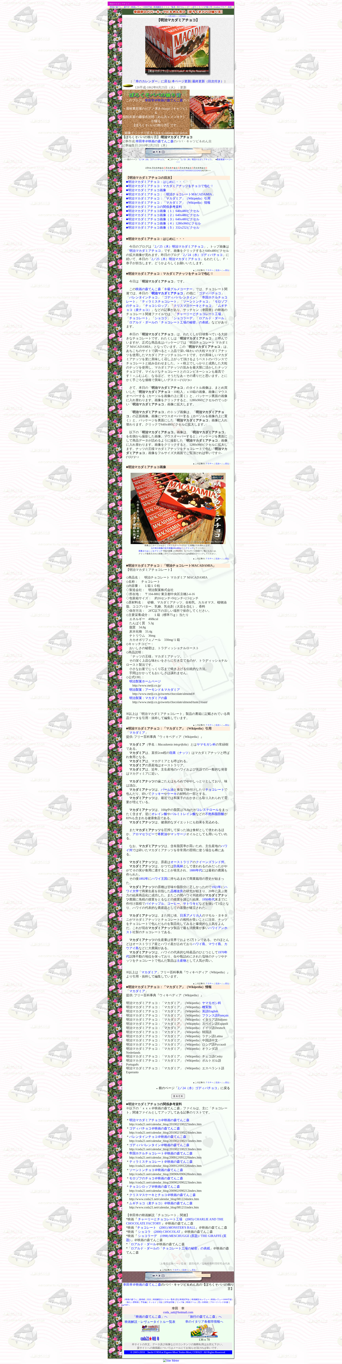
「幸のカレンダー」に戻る (151, 81)
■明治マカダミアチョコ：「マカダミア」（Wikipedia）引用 (168, 198)
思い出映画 (203, 1302)
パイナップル (154, 903)
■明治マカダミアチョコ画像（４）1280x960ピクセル (163, 223)
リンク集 (180, 1302)
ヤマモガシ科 (206, 744)
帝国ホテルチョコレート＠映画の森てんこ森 (161, 1153)
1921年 (216, 887)
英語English (210, 1011)
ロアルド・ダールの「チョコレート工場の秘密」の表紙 (168, 322)
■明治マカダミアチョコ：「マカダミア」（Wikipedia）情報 (168, 202)
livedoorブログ (220, 7)
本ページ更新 (181, 81)
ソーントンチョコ (195, 301)
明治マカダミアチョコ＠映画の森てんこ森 (159, 1120)
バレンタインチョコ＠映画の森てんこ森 (157, 1136)
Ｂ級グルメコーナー (178, 289)
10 (171, 170)
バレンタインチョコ (143, 297)
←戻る (226, 270)
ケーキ (172, 793)
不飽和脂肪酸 (214, 814)
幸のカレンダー (184, 7)
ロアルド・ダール (211, 318)
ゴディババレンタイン (180, 297)
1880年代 (195, 870)
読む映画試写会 (183, 1299)
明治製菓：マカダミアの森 (148, 698)
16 (182, 170)
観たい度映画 (133, 1302)
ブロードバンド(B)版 (219, 1302)
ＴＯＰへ (210, 270)
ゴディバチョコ (210, 293)
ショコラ (161, 318)
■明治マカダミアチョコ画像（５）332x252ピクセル (162, 227)
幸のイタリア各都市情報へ (204, 1321)
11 (173, 170)
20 (190, 170)
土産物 (181, 960)
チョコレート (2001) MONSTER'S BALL (166, 1227)
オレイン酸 (159, 814)
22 (194, 170)
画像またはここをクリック (150, 551)
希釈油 (162, 834)
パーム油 (167, 789)
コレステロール (208, 809)
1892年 (143, 878)
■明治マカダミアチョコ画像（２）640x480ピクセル (162, 215)
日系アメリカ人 (191, 915)
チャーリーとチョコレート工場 (199, 314)
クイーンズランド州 (210, 862)
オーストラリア (181, 862)
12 (175, 170)
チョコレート (138, 318)
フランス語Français (215, 1015)
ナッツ (183, 752)
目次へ (218, 270)
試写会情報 (169, 1302)
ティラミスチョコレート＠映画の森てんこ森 (161, 1161)
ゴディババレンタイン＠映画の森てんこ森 (159, 1145)
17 (184, 170)
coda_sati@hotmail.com (178, 1312)
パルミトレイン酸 (183, 814)
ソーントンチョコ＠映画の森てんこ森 (156, 1170)
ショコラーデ (183, 318)
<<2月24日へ (171, 16)
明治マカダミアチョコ (145, 250)
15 (180, 170)
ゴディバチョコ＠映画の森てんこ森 (154, 1128)
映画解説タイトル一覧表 (164, 7)
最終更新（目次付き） (208, 81)
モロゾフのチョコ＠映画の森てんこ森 (156, 1178)
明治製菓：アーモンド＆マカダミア (154, 689)
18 (186, 170)
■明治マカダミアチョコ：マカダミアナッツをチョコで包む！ (170, 186)
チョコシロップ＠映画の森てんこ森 (154, 1186)
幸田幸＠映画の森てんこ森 (155, 141)
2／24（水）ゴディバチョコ (151, 159)
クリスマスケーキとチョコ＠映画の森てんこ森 (162, 1195)
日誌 (160, 1302)
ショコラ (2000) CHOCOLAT (159, 1231)
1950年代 (208, 899)
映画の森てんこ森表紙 (135, 1299)
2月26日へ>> (184, 16)
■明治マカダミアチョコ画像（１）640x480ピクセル (162, 211)
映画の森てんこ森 (148, 289)
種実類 (207, 1007)
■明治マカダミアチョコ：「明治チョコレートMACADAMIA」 (170, 194)
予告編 (144, 1302)
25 (200, 170)
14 (179, 170)
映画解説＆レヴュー (200, 1299)
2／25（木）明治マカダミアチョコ (196, 159)
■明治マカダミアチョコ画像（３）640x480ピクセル (162, 219)
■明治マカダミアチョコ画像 (146, 190)
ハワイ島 (199, 944)
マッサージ (178, 834)
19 (188, 170)
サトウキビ (191, 903)
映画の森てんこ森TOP (120, 7)
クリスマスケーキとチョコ (193, 305)
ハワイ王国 (159, 878)
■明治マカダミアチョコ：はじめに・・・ (155, 181)
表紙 (230, 7)
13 (177, 170)
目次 (149, 1299)
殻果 (172, 752)
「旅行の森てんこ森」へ (204, 1316)
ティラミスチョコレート (159, 301)
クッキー (157, 793)
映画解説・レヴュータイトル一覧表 (150, 1321)
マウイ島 (214, 944)
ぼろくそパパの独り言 (202, 7)
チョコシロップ (156, 305)
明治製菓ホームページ (145, 681)
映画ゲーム (191, 1302)
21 (192, 170)
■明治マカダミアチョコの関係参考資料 (154, 206)
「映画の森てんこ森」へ (150, 1316)
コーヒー (173, 903)
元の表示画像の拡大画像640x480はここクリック (172, 548)
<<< (150, 170)
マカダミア (137, 732)
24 (198, 170)
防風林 (178, 866)
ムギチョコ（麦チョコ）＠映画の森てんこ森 (161, 1203)
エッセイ (153, 1302)
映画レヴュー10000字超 (141, 7)
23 (196, 170)
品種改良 (176, 891)
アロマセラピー (143, 834)
